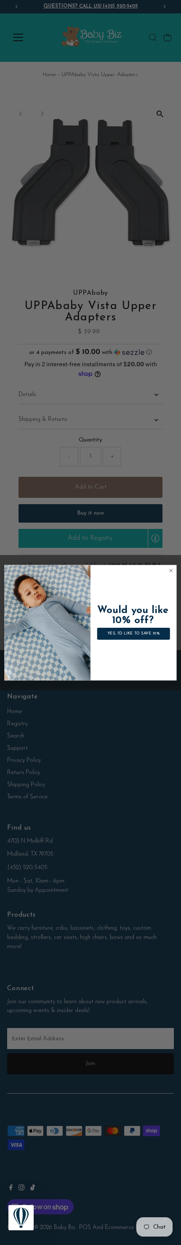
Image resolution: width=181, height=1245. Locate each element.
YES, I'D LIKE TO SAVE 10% (133, 633)
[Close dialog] (171, 570)
